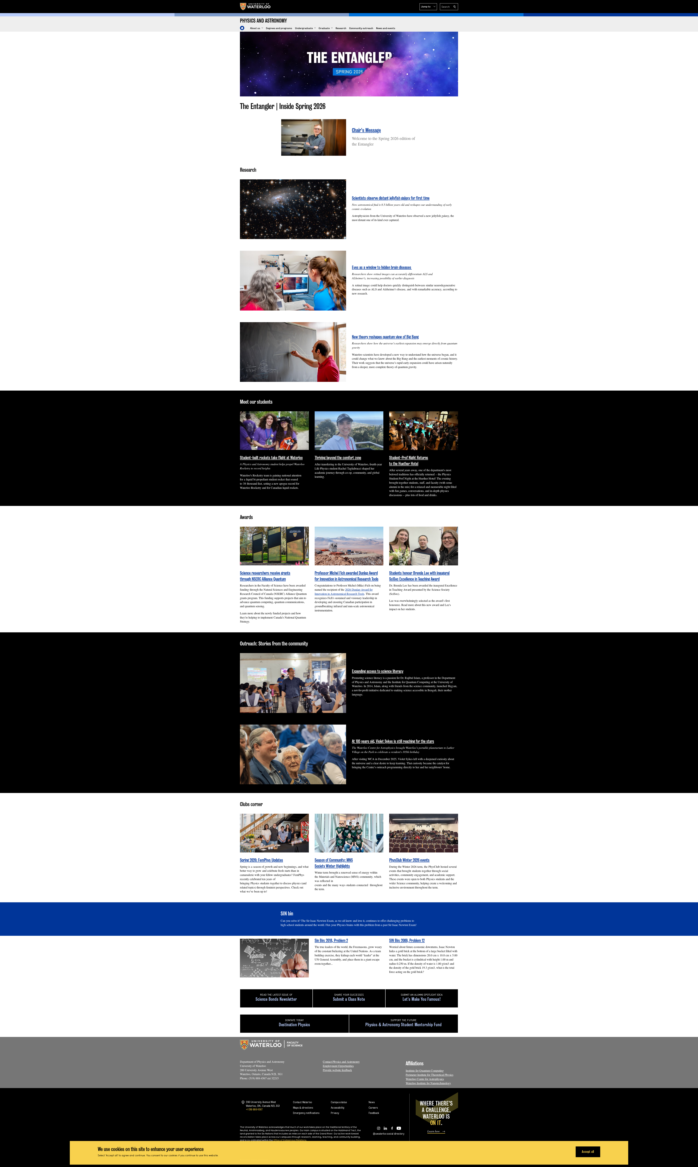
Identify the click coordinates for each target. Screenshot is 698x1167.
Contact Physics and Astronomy (341, 1061)
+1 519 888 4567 (254, 1109)
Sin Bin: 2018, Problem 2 (331, 940)
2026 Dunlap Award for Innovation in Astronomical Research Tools (344, 592)
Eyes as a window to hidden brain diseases (382, 267)
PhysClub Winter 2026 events (409, 860)
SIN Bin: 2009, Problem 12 (407, 940)
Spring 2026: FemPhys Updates (261, 860)
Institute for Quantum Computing (425, 1070)
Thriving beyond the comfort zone (338, 457)
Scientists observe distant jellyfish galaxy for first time (391, 198)
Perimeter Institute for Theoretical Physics (429, 1075)
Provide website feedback (337, 1070)
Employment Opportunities (338, 1066)
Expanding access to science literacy (377, 671)
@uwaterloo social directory (388, 1133)
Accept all (588, 1152)
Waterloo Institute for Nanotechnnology (428, 1083)
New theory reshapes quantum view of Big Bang (385, 336)
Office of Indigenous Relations (289, 1140)
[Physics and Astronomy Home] (242, 28)
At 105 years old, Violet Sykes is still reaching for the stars (393, 741)
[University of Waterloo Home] (255, 6)
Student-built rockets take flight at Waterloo (271, 457)
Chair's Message (366, 130)
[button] (428, 6)
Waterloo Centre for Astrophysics (425, 1079)
